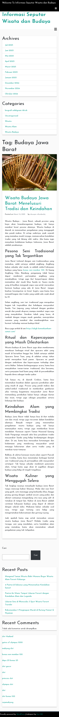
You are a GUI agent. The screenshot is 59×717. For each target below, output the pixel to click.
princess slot (7, 678)
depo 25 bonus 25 (10, 660)
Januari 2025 (11, 78)
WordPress (20, 714)
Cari (4, 548)
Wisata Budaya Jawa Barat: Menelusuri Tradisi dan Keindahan (28, 203)
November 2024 (12, 88)
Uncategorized (11, 116)
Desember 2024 (12, 83)
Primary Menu (55, 29)
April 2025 (9, 61)
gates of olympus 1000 (12, 642)
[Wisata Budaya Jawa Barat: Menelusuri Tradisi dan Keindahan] (29, 172)
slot (3, 672)
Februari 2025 (11, 72)
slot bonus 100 (8, 696)
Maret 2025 (10, 67)
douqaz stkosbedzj (37, 214)
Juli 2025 (9, 45)
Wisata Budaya (12, 132)
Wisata (8, 121)
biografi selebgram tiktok (16, 110)
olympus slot (7, 684)
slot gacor (6, 666)
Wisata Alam (11, 127)
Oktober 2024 (11, 94)
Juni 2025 (9, 50)
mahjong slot (8, 648)
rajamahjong (7, 702)
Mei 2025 (9, 56)
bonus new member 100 (34, 270)
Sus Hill (40, 714)
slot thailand (7, 636)
